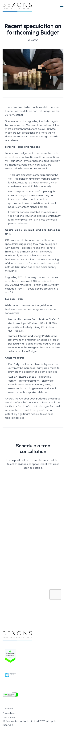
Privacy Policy (9, 713)
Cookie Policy (9, 717)
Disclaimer (8, 708)
